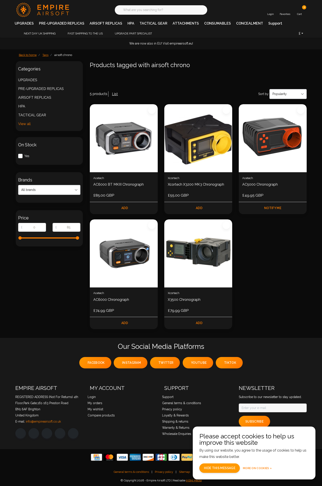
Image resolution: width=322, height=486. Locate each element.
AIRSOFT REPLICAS (106, 23)
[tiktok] (73, 433)
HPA (130, 23)
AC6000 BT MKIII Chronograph (118, 184)
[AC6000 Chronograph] (124, 253)
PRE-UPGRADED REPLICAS (61, 23)
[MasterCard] (109, 457)
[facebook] (20, 433)
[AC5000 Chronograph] (273, 138)
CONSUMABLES (217, 23)
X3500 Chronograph (184, 300)
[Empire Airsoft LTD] (42, 9)
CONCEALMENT (249, 23)
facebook (96, 362)
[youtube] (60, 433)
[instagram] (33, 433)
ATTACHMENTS (186, 23)
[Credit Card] (96, 457)
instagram (131, 362)
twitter (165, 362)
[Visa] (122, 457)
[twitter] (47, 433)
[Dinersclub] (174, 457)
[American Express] (135, 457)
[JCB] (161, 457)
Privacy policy (164, 471)
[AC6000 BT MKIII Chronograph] (124, 138)
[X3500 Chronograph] (198, 253)
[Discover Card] (148, 457)
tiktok (230, 362)
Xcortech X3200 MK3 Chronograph (196, 184)
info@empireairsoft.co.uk (43, 421)
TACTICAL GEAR (153, 23)
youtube (199, 362)
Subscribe (254, 421)
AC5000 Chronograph (260, 184)
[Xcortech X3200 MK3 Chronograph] (198, 138)
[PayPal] (187, 457)
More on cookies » (257, 468)
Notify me (272, 208)
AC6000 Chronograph (111, 300)
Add (124, 208)
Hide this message (219, 468)
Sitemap (184, 471)
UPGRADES (24, 23)
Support (275, 23)
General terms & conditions (131, 471)
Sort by (263, 94)
